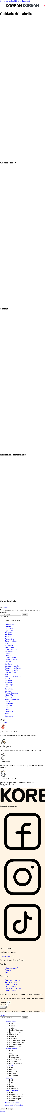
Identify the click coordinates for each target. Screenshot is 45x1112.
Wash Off (8, 683)
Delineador (9, 712)
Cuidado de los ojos (12, 666)
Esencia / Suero (10, 658)
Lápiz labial (9, 703)
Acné (7, 643)
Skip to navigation (7, 1)
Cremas (7, 653)
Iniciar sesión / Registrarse (14, 1105)
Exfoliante (8, 664)
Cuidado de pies (15, 1099)
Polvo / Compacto (11, 693)
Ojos (6, 708)
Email (2, 1005)
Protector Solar (10, 672)
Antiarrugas (9, 645)
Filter (2, 720)
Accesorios (9, 716)
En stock (8, 626)
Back (11, 1024)
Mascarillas (9, 674)
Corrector (8, 697)
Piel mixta (8, 635)
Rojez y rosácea (10, 641)
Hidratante (8, 651)
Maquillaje (9, 685)
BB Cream (9, 689)
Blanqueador (9, 647)
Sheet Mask (9, 680)
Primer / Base (10, 695)
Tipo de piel (9, 631)
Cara (6, 687)
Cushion (8, 691)
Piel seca (8, 637)
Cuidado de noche (11, 670)
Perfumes (12, 1101)
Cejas (7, 710)
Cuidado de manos (16, 1097)
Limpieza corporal (16, 1094)
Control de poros (11, 649)
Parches (7, 678)
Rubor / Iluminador (12, 699)
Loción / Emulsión (11, 660)
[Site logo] (14, 7)
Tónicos (8, 656)
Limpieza (8, 662)
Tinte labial (9, 705)
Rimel (7, 714)
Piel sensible (9, 639)
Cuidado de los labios (13, 668)
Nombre (3, 1002)
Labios (7, 701)
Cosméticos (9, 628)
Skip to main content (22, 1)
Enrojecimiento (10, 624)
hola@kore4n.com (7, 956)
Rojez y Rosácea (15, 1063)
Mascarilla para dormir (13, 676)
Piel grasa (8, 633)
